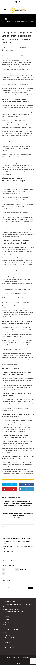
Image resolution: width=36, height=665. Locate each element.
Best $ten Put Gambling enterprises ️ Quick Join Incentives (16, 552)
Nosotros (7, 632)
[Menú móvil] (33, 9)
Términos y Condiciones (11, 638)
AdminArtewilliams (9, 48)
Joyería (7, 619)
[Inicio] (2, 21)
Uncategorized (8, 50)
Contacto (7, 635)
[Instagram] (19, 2)
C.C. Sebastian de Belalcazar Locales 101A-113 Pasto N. (17, 605)
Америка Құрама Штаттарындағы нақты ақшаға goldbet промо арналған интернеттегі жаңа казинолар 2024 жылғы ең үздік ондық (18, 503)
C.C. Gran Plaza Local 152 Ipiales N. (14, 611)
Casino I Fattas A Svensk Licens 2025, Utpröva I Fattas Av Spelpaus (18, 514)
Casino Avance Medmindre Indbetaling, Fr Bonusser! (15, 555)
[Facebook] (16, 2)
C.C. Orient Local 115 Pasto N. (12, 609)
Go (30, 587)
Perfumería (7, 624)
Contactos (14, 657)
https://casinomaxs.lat (18, 215)
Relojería (7, 622)
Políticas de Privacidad (18, 659)
